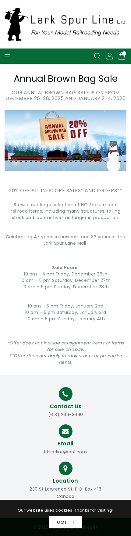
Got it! (65, 522)
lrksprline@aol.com (65, 452)
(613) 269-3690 (65, 415)
